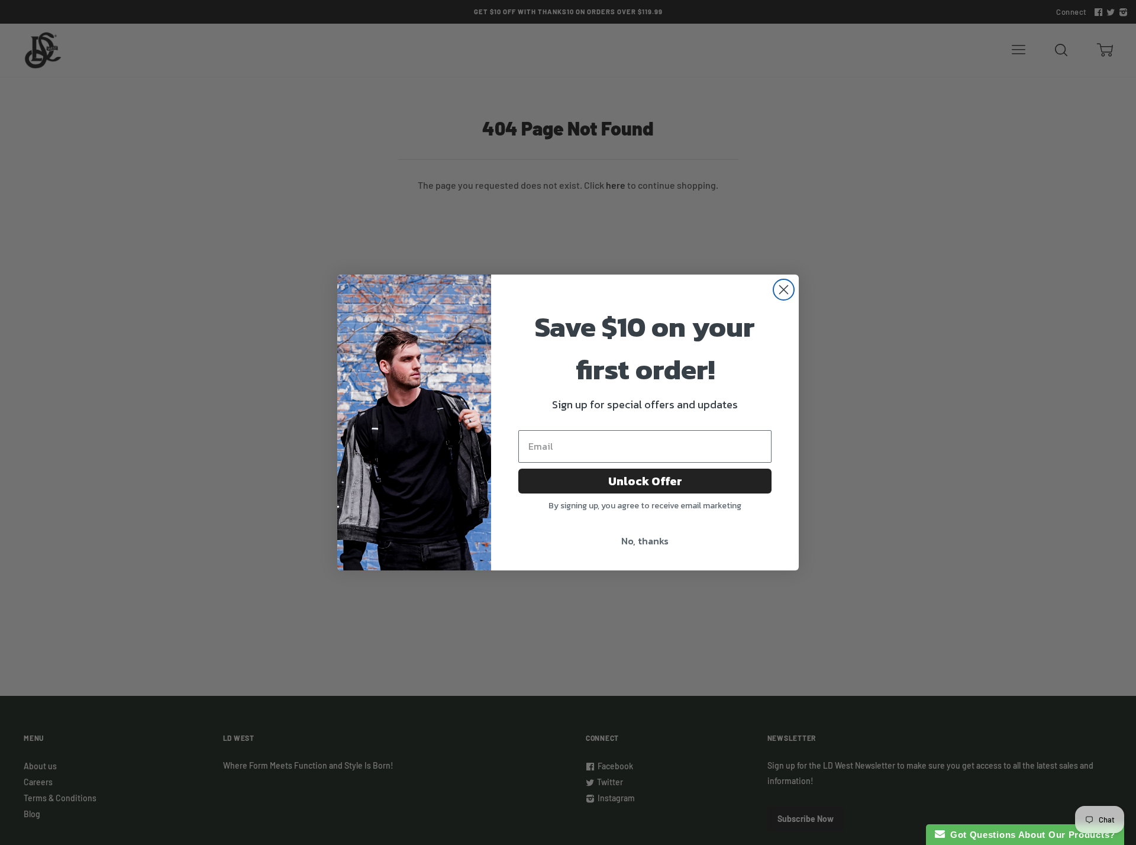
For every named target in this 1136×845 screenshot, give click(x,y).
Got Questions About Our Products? (1030, 835)
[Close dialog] (783, 289)
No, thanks (645, 541)
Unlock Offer (645, 481)
